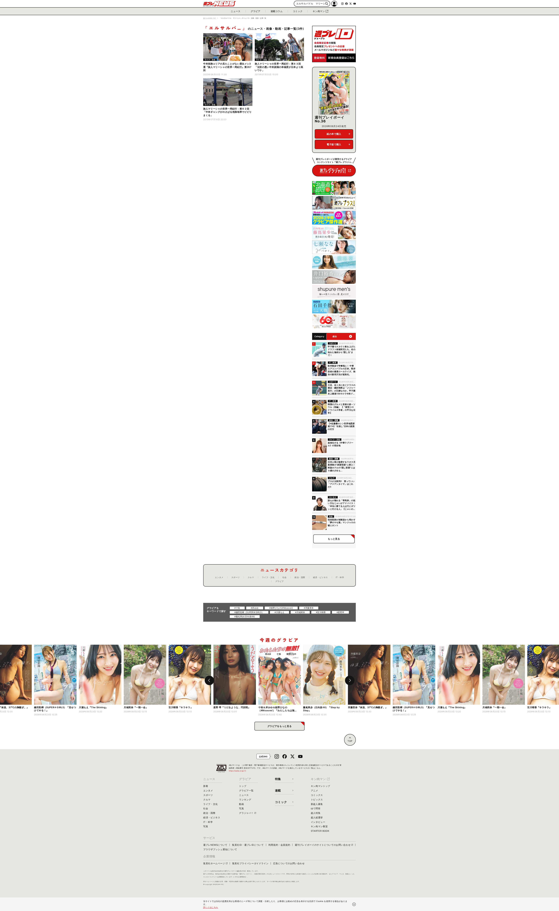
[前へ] (209, 680)
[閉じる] (354, 904)
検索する (326, 3)
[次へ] (349, 680)
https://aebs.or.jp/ (237, 771)
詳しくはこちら (210, 907)
